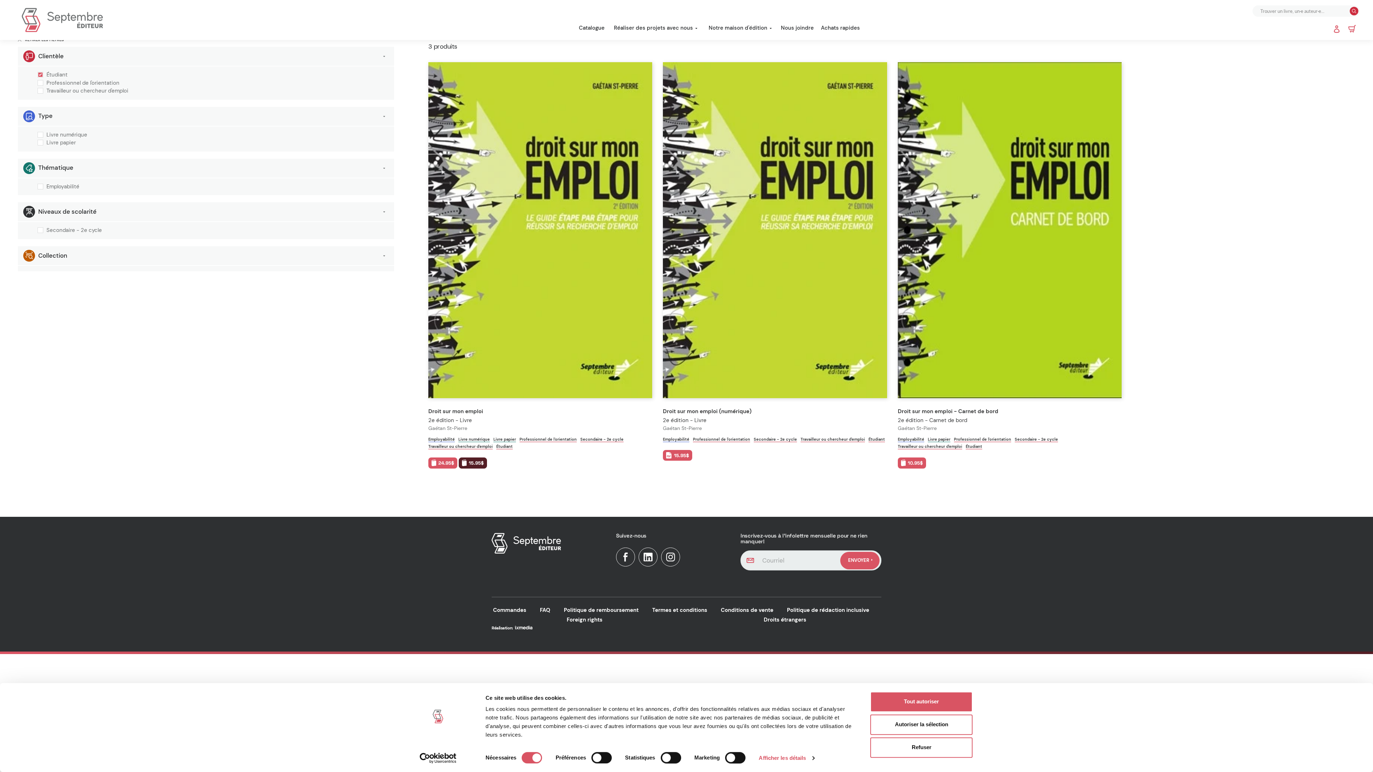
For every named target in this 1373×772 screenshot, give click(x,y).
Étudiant (57, 75)
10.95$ (915, 463)
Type (45, 116)
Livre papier (61, 143)
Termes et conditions (679, 610)
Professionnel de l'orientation (82, 83)
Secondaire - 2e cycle (74, 230)
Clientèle (51, 56)
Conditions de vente (747, 610)
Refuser (921, 747)
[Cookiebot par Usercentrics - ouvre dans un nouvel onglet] (438, 758)
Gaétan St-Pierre (447, 428)
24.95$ (446, 463)
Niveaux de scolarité (67, 212)
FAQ (545, 610)
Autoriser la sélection (921, 724)
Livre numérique (66, 135)
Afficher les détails (782, 758)
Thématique (55, 168)
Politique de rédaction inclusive (828, 610)
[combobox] (1302, 11)
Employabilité (62, 187)
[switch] (601, 757)
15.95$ (476, 463)
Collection (52, 255)
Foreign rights (584, 619)
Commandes (509, 610)
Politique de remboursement (601, 610)
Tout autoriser (921, 701)
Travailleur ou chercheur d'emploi (87, 91)
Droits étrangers (785, 619)
